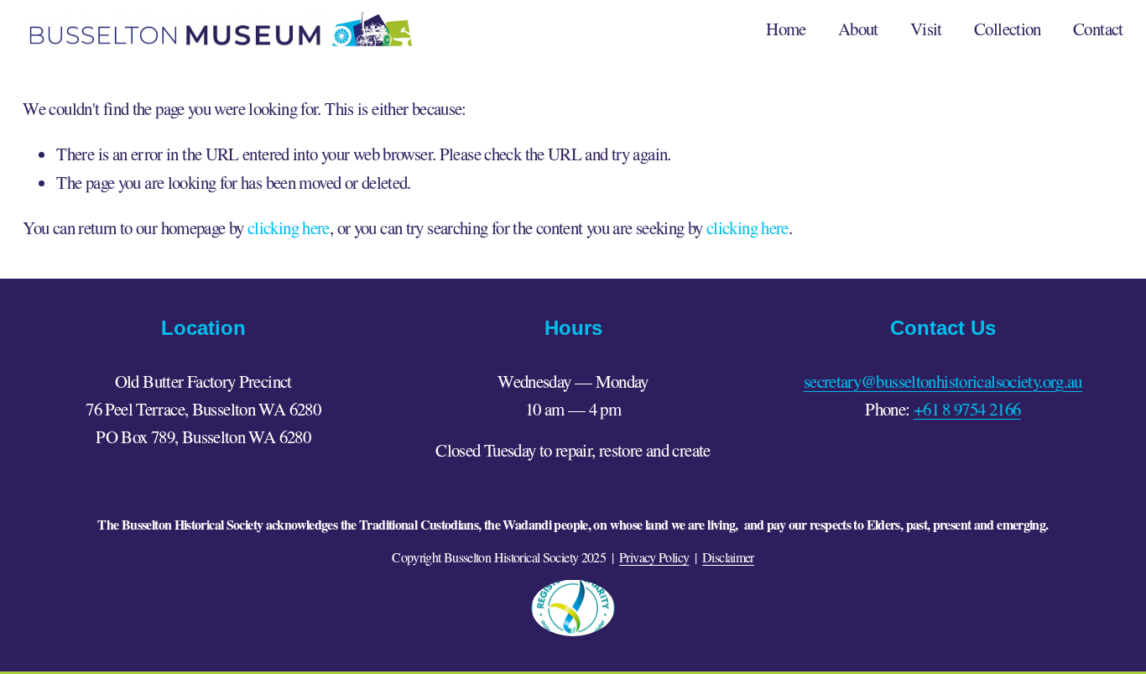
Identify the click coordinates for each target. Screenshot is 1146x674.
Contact (1098, 28)
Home (786, 28)
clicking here (288, 227)
